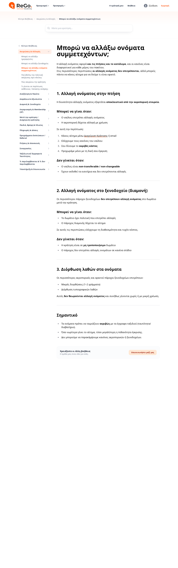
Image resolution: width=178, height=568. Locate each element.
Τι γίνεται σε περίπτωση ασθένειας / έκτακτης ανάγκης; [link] (34, 87)
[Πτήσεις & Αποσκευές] (48, 143)
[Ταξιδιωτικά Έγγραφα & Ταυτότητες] (48, 155)
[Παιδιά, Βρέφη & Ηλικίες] (48, 125)
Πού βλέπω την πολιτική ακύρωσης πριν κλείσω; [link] (32, 76)
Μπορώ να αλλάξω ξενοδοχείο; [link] (34, 63)
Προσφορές (58, 5)
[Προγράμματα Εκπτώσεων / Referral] (48, 137)
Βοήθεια (131, 5)
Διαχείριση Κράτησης (96, 135)
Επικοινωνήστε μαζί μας (142, 352)
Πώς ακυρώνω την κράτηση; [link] (33, 82)
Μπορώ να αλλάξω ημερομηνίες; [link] (29, 57)
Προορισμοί (41, 5)
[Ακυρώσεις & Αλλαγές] (48, 51)
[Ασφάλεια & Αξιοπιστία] (48, 99)
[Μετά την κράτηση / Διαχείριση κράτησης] (48, 118)
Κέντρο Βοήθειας (25, 19)
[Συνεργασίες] (48, 148)
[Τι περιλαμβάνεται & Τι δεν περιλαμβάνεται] (48, 162)
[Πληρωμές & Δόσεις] (48, 130)
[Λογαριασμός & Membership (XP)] (48, 111)
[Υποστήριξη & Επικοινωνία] (48, 169)
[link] (34, 51)
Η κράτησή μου (116, 5)
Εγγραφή (165, 5)
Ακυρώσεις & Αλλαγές (45, 19)
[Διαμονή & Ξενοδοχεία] (48, 104)
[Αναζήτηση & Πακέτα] (48, 94)
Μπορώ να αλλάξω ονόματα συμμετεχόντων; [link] (34, 69)
